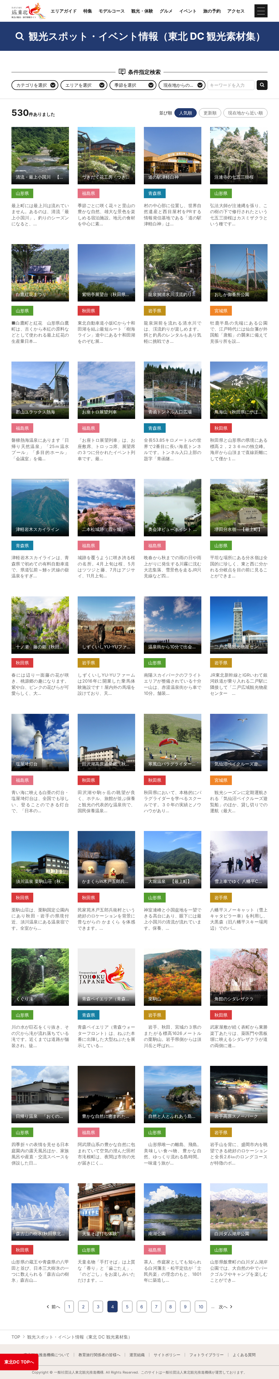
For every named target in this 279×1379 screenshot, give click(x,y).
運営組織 (137, 1355)
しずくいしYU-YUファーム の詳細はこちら (106, 601)
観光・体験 (142, 11)
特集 (87, 11)
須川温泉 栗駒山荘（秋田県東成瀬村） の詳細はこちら (40, 836)
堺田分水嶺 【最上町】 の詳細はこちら (239, 484)
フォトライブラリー (206, 1355)
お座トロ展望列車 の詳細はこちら (106, 367)
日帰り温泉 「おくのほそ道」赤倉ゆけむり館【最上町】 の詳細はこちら (40, 1073)
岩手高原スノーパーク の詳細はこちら (239, 1071)
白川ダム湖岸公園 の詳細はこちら (239, 1188)
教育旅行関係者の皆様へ (99, 1355)
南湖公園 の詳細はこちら (168, 1185)
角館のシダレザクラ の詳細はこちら (239, 953)
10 (201, 1306)
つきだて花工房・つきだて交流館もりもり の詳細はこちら (106, 134)
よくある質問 (244, 1355)
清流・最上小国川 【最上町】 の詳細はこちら (40, 132)
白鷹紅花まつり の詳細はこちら (40, 249)
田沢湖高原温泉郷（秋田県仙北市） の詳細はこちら (106, 719)
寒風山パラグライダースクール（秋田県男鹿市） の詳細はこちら (172, 721)
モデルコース (112, 11)
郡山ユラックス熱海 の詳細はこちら (40, 367)
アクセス (236, 11)
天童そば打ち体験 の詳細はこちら (106, 1188)
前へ (55, 1307)
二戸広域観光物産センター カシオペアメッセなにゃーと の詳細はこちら (239, 604)
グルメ (166, 11)
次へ (223, 1307)
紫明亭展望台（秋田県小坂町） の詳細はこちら (106, 249)
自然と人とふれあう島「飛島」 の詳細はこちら (172, 1071)
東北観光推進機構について (46, 1355)
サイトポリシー (167, 1355)
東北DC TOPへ (19, 1362)
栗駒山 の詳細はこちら (166, 951)
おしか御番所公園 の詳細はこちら (239, 249)
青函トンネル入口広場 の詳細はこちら (172, 367)
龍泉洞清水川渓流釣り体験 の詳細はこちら (172, 249)
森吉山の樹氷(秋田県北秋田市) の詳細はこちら (40, 1188)
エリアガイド (64, 11)
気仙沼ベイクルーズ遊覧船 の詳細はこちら (239, 719)
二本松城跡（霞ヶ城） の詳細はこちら (106, 484)
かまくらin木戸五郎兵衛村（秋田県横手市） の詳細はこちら (106, 838)
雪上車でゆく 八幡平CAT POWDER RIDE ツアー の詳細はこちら (239, 838)
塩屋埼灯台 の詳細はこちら (38, 716)
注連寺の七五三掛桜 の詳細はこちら (239, 132)
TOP (15, 1337)
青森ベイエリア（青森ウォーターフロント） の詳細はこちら (106, 956)
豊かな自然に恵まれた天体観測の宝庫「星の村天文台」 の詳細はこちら (106, 1073)
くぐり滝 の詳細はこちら (36, 951)
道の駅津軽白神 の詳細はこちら (172, 132)
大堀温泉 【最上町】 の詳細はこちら (172, 836)
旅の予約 (212, 11)
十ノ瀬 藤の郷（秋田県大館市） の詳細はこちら (40, 601)
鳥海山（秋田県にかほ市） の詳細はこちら (239, 367)
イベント (188, 11)
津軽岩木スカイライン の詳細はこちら (40, 484)
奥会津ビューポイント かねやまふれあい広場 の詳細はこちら (172, 486)
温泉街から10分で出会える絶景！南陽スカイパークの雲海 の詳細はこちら (172, 604)
